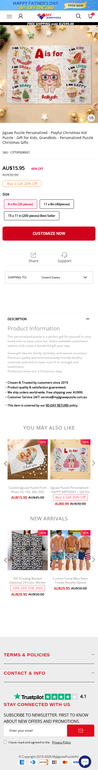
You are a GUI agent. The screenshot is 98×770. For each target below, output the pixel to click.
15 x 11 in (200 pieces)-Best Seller (31, 216)
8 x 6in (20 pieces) (20, 204)
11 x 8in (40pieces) (57, 204)
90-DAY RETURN (57, 405)
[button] (5, 473)
